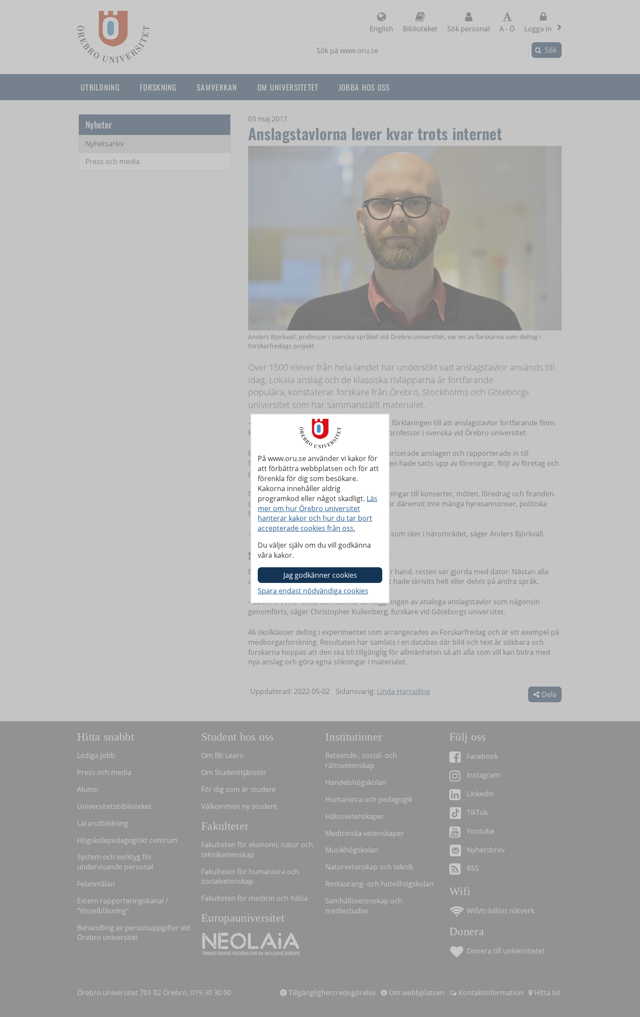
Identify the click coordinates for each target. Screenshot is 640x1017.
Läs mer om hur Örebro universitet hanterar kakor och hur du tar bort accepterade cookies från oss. (317, 513)
